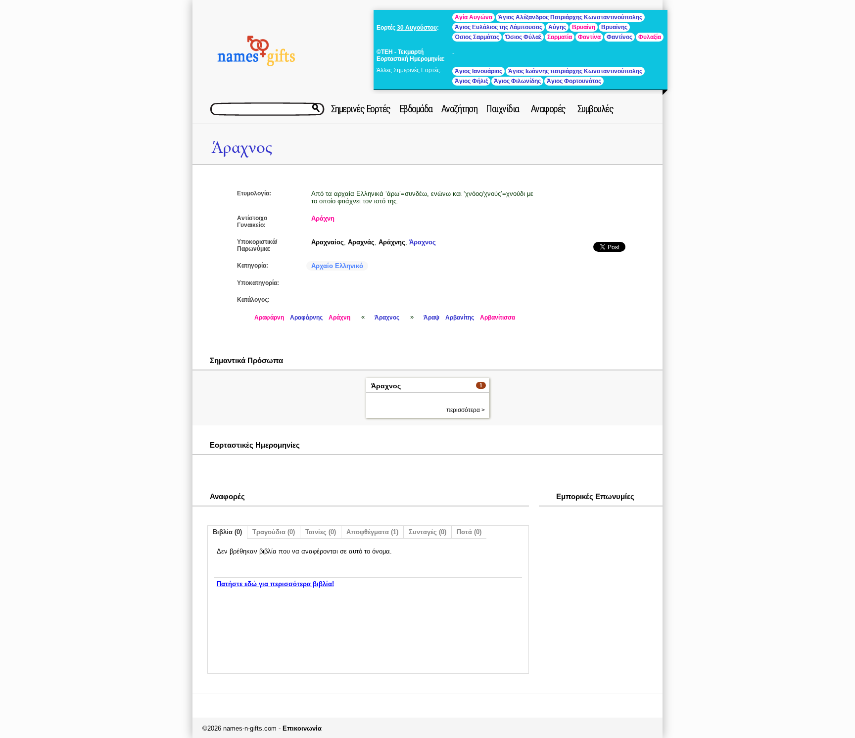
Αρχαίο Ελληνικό (337, 266)
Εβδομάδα (415, 109)
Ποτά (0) (469, 532)
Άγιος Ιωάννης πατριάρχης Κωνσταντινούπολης (575, 71)
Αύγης (557, 27)
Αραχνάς (361, 242)
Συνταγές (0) (427, 532)
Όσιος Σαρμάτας (477, 37)
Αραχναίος (327, 242)
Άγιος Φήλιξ (471, 81)
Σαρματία (559, 37)
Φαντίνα (589, 37)
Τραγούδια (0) (273, 532)
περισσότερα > (465, 410)
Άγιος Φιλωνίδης (517, 81)
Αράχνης (392, 242)
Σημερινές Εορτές (360, 109)
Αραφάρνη (269, 317)
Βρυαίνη (583, 27)
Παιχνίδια (502, 109)
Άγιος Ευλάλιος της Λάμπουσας (498, 27)
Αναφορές (548, 109)
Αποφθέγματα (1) (372, 532)
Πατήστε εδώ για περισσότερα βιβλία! (275, 584)
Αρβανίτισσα (497, 317)
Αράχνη (322, 218)
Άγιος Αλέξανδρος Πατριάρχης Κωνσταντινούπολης (570, 17)
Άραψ (431, 317)
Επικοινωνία (302, 728)
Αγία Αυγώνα (473, 17)
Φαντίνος (619, 37)
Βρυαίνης (614, 27)
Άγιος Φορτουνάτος (574, 81)
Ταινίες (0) (320, 532)
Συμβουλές (595, 109)
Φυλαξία (649, 37)
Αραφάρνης (306, 317)
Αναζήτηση (459, 109)
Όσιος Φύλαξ (523, 37)
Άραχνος (241, 147)
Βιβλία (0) (227, 532)
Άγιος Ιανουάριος (478, 71)
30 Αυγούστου (417, 27)
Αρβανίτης (459, 317)
